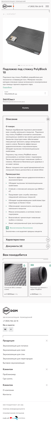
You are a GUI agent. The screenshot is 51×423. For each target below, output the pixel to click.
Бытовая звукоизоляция (14, 363)
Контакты (7, 394)
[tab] (19, 65)
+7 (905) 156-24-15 (10, 321)
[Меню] (47, 6)
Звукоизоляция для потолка (15, 345)
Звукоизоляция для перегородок (18, 358)
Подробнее (7, 87)
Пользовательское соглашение (13, 413)
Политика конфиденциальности (14, 409)
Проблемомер (9, 374)
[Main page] (7, 6)
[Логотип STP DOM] (10, 311)
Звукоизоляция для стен (14, 354)
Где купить (7, 378)
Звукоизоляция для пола (14, 350)
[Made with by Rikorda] (14, 418)
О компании (8, 390)
